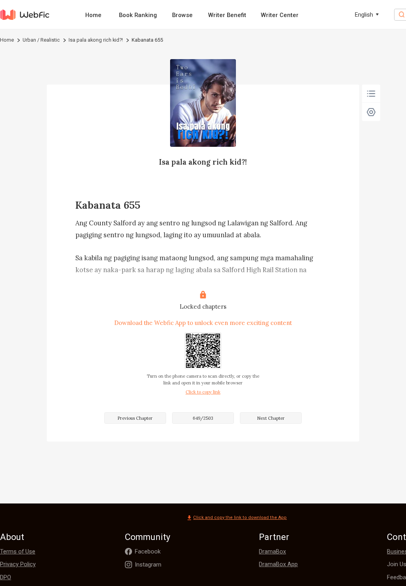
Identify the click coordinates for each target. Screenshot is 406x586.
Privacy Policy (18, 564)
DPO (5, 577)
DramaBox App (278, 564)
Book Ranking (138, 15)
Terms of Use (17, 551)
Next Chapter (271, 418)
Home (93, 15)
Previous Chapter (135, 418)
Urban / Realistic (41, 40)
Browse (182, 15)
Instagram (148, 564)
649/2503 (203, 418)
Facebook (148, 551)
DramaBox (272, 551)
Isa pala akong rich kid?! (96, 40)
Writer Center (280, 15)
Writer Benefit (227, 15)
